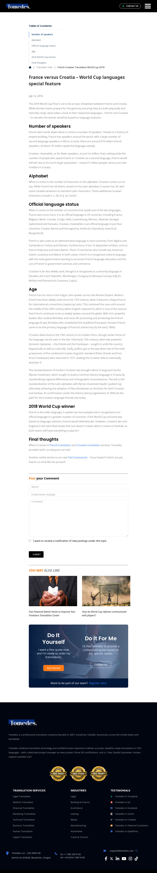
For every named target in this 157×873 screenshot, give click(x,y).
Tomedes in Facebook (126, 808)
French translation (60, 445)
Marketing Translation (24, 813)
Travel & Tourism (79, 837)
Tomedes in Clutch (124, 813)
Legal (73, 796)
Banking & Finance (80, 802)
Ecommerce (77, 808)
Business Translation (23, 825)
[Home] (30, 67)
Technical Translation (24, 819)
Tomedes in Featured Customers (131, 825)
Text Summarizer (78, 457)
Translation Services (29, 790)
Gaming (75, 813)
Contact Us (100, 664)
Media (74, 819)
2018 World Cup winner (44, 57)
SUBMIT (37, 554)
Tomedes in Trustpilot (126, 796)
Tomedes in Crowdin (125, 819)
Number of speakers (42, 34)
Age (33, 51)
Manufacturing (78, 825)
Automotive (76, 831)
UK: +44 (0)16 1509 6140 (72, 857)
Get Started (53, 668)
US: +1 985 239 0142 (70, 854)
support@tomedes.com (122, 850)
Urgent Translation (22, 837)
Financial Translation (23, 808)
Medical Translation (23, 802)
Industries (78, 790)
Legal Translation (22, 796)
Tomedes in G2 (122, 802)
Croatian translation (88, 445)
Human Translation (23, 831)
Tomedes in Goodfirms (126, 831)
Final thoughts (39, 62)
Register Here (97, 683)
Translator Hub (44, 67)
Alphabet (36, 40)
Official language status (44, 45)
